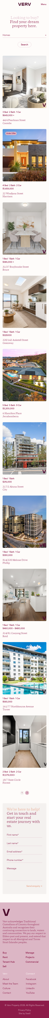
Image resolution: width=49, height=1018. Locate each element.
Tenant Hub (9, 961)
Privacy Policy (24, 1010)
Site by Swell (24, 1013)
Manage (30, 952)
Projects (30, 957)
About (6, 979)
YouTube (30, 992)
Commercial (32, 961)
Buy (5, 952)
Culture (6, 988)
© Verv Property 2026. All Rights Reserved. (24, 1005)
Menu (43, 4)
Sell (4, 966)
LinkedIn (30, 988)
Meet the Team (10, 983)
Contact (7, 992)
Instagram (31, 983)
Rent (5, 957)
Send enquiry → (34, 886)
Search (24, 44)
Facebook (31, 979)
